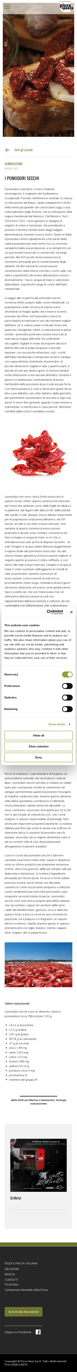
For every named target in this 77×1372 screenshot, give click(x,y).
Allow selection (39, 746)
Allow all (38, 735)
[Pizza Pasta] (66, 7)
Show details (56, 724)
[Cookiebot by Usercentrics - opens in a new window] (47, 612)
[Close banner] (71, 612)
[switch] (67, 686)
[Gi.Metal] (38, 1165)
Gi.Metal (15, 1198)
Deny (38, 757)
